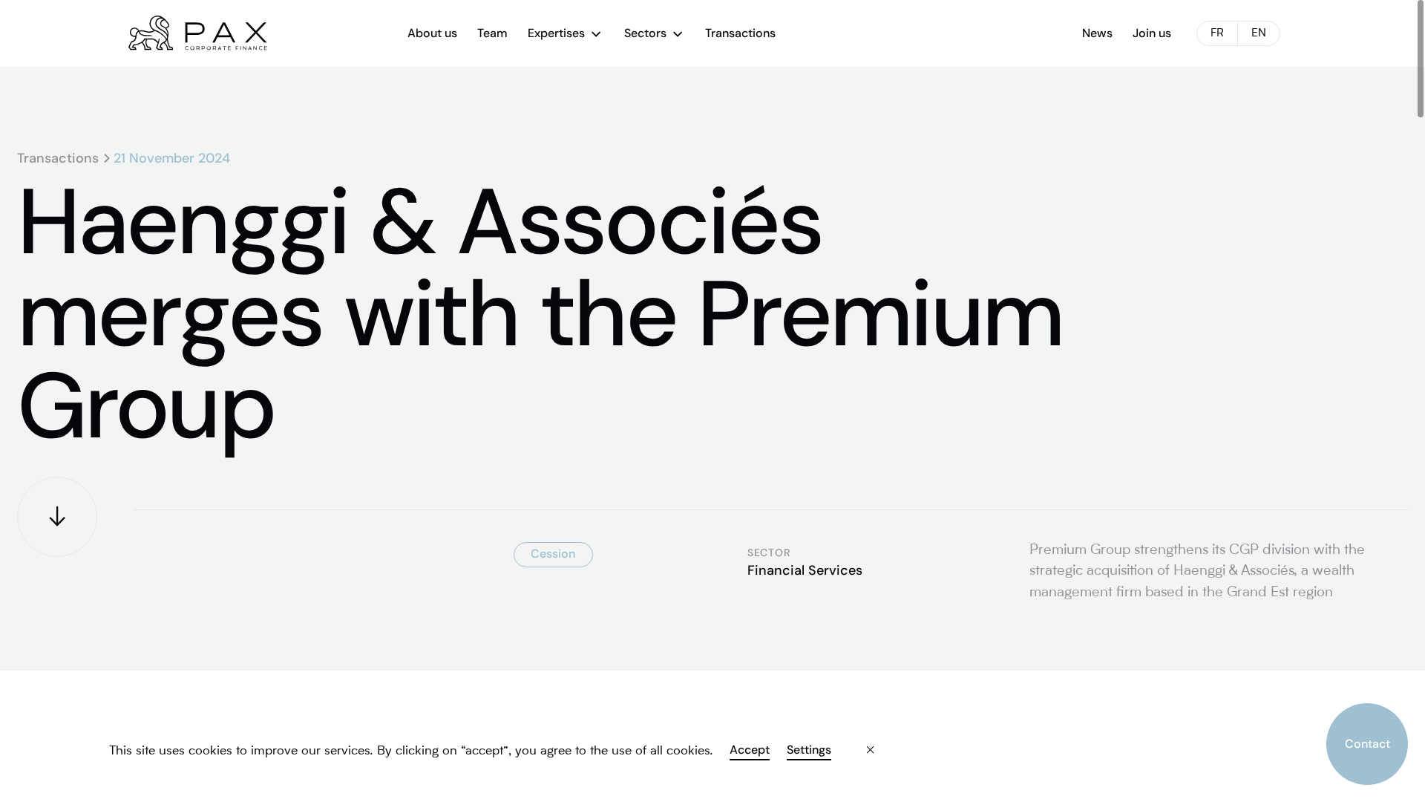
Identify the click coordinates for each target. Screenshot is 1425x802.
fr (1217, 33)
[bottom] (57, 517)
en (1258, 33)
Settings (808, 750)
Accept (750, 750)
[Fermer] (858, 739)
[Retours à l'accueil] (197, 33)
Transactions (58, 158)
